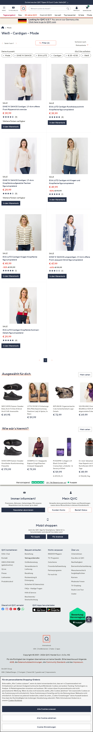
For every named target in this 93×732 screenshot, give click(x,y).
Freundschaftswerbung (57, 566)
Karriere (74, 577)
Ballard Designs (11, 672)
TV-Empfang (76, 585)
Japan (58, 649)
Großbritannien (43, 649)
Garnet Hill (30, 672)
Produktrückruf (7, 581)
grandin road (40, 672)
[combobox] (47, 8)
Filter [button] (46, 43)
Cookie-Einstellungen (46, 727)
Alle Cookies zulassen (46, 709)
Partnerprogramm (55, 570)
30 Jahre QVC (31, 15)
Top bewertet (70, 15)
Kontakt (4, 558)
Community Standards (56, 662)
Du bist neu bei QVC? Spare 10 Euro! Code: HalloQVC (46, 2)
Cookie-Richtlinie (15, 700)
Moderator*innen (78, 581)
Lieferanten (5, 577)
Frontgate (22, 672)
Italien (52, 649)
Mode (89, 15)
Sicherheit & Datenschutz (34, 584)
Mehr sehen (85, 374)
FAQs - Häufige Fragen (33, 588)
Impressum (78, 662)
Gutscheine (52, 562)
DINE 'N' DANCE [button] (23, 55)
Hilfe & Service (30, 593)
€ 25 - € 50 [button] (72, 55)
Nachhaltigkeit (76, 562)
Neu (20, 15)
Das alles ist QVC (77, 558)
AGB (12, 662)
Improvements (51, 672)
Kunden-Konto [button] (58, 510)
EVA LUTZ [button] (42, 55)
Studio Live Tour (77, 590)
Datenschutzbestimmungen (30, 662)
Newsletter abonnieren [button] (23, 510)
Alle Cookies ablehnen (46, 718)
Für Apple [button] (35, 536)
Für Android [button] (57, 536)
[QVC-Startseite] (3, 27)
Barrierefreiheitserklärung (81, 566)
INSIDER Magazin (55, 554)
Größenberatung (31, 562)
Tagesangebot (9, 15)
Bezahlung (29, 573)
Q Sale (81, 15)
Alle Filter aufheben (82, 51)
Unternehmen (76, 554)
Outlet (73, 594)
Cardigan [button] (57, 55)
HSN (3, 672)
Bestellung (29, 554)
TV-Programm (53, 558)
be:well (58, 15)
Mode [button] (7, 55)
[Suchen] (68, 8)
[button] (4, 9)
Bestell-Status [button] (81, 510)
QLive (3, 569)
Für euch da (52, 574)
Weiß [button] (86, 55)
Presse (4, 573)
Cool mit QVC (46, 15)
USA (34, 649)
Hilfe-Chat (5, 554)
